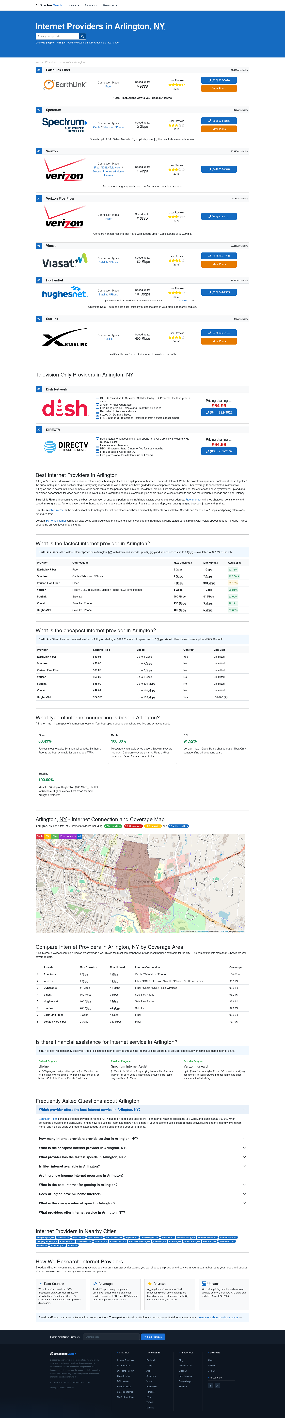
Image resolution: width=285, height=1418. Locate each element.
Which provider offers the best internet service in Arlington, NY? (90, 1109)
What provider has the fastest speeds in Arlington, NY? (82, 1156)
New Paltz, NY (209, 1241)
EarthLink (151, 1360)
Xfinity (149, 1365)
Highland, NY (132, 1237)
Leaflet (182, 931)
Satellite (103, 262)
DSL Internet (123, 1381)
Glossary (183, 1370)
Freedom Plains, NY (207, 1237)
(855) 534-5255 (220, 121)
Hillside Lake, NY (118, 1241)
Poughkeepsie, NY (45, 1237)
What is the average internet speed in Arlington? (77, 1203)
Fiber (108, 86)
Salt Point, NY (159, 1241)
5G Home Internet (125, 1370)
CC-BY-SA (224, 931)
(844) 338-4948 (220, 169)
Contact (211, 1370)
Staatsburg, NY (57, 1245)
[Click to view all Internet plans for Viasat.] (65, 260)
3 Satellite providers (178, 826)
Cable (96, 127)
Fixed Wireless (68, 836)
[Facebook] (210, 1385)
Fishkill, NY (42, 1245)
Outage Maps (185, 1381)
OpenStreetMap (202, 931)
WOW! (149, 1402)
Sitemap (183, 1386)
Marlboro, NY (101, 1241)
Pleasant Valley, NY (186, 1237)
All (79, 836)
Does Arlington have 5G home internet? (70, 1193)
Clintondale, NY (84, 1241)
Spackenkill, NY (95, 1237)
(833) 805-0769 (220, 256)
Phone (120, 127)
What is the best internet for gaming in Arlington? (78, 1184)
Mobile (97, 171)
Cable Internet (123, 1375)
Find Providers (154, 1336)
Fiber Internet (123, 1365)
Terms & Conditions (66, 1387)
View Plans (219, 88)
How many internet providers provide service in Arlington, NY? (88, 1138)
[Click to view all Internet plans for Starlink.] (65, 337)
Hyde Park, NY (67, 1241)
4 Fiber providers (113, 826)
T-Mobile (150, 1391)
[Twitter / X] (217, 1385)
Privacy (53, 1387)
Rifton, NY (72, 1245)
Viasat (41, 603)
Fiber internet (193, 499)
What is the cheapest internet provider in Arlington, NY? (83, 1147)
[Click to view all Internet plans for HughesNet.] (65, 292)
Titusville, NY (63, 1237)
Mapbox (241, 931)
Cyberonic (50, 988)
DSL (105, 167)
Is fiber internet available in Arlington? (69, 1166)
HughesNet (44, 610)
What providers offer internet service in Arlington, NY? (82, 1212)
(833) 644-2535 (220, 292)
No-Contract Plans (126, 1397)
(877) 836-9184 (220, 333)
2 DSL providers (153, 826)
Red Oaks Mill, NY (114, 1237)
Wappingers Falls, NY (47, 1241)
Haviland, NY (168, 1237)
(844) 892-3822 (221, 412)
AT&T (149, 1370)
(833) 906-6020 (220, 80)
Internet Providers (125, 1360)
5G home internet (56, 520)
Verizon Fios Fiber (48, 583)
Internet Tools (185, 1365)
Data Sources (185, 1375)
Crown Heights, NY (149, 1237)
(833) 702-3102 (221, 451)
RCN (148, 1397)
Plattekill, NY (175, 1241)
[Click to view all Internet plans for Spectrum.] (65, 125)
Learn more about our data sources (218, 1317)
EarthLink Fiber (46, 569)
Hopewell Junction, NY (139, 1241)
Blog (181, 1360)
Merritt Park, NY (227, 1241)
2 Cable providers (133, 826)
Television (108, 127)
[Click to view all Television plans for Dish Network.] (65, 407)
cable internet (56, 510)
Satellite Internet (125, 1391)
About (211, 1360)
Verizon (41, 590)
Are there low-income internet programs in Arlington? (81, 1175)
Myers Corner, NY (228, 1237)
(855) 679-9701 (220, 216)
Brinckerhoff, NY (192, 1241)
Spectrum (43, 576)
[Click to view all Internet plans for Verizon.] (65, 169)
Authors (211, 1365)
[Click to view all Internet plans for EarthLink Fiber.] (65, 84)
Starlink (42, 596)
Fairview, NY (78, 1237)
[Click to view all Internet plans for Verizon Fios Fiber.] (65, 216)
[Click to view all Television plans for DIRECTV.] (65, 446)
